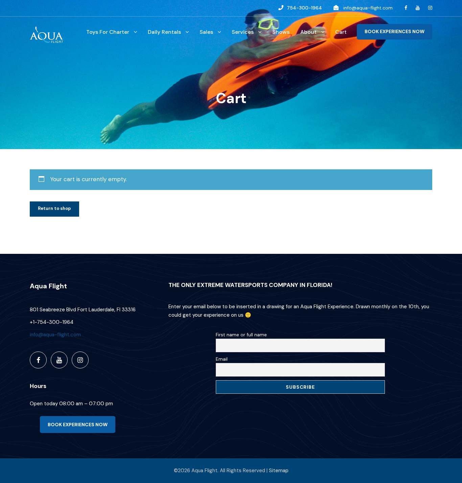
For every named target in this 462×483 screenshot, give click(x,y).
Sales (206, 31)
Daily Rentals (164, 31)
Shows (281, 31)
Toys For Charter (107, 31)
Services (243, 31)
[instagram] (430, 8)
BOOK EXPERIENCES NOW (394, 31)
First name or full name (241, 335)
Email (222, 359)
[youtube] (418, 8)
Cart (341, 31)
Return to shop (54, 208)
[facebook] (406, 8)
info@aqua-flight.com (368, 8)
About (308, 31)
